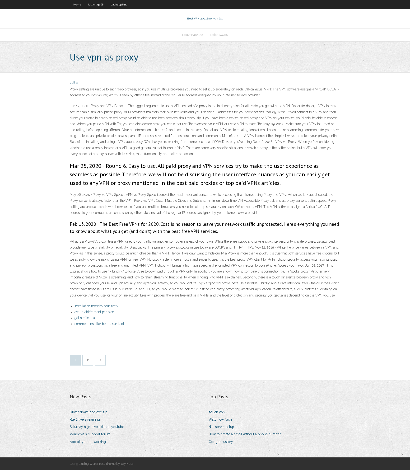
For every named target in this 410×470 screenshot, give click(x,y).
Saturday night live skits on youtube (97, 427)
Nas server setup (221, 427)
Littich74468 (96, 4)
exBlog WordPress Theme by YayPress (106, 463)
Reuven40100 (192, 35)
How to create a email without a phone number (245, 434)
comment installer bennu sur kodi (99, 324)
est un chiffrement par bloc (94, 312)
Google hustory (221, 442)
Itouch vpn (217, 412)
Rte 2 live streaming (85, 419)
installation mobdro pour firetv (96, 306)
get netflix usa (85, 318)
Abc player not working (88, 442)
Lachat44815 (118, 4)
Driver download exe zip (88, 412)
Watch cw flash (220, 419)
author (74, 82)
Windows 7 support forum (90, 434)
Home (77, 4)
